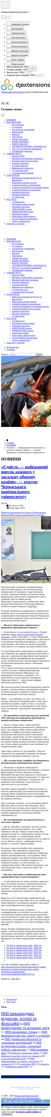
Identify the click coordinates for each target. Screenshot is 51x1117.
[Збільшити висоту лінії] (30, 72)
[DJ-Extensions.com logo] (25, 89)
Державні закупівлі (21, 207)
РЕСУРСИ (11, 199)
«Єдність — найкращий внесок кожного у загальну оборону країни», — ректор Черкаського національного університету (24, 481)
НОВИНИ (11, 120)
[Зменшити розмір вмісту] (31, 67)
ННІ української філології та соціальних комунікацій (21, 1040)
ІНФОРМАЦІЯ (14, 122)
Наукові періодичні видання (25, 161)
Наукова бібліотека (21, 195)
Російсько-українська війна (24, 1053)
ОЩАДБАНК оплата (22, 209)
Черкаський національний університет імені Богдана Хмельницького (20, 1097)
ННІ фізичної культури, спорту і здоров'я (25, 1033)
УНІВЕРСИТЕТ (14, 154)
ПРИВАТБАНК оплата (22, 211)
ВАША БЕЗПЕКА (20, 141)
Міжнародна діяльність (22, 168)
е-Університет (18, 202)
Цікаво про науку (20, 139)
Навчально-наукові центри (24, 182)
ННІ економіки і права (21, 1032)
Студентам (17, 127)
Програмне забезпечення (23, 216)
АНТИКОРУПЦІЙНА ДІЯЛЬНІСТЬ (29, 146)
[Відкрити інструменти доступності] (5, 5)
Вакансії (16, 134)
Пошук (39, 354)
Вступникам (18, 125)
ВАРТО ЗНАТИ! (20, 144)
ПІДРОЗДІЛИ (13, 175)
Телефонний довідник (22, 151)
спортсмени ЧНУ (28, 1064)
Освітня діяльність (20, 163)
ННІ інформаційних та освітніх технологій (20, 1060)
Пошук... (5, 354)
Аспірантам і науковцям (23, 129)
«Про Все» (32, 606)
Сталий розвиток (20, 166)
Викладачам (17, 132)
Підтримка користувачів (23, 204)
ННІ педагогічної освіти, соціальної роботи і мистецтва (21, 1046)
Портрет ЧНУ (18, 156)
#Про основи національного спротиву (27, 515)
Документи (17, 137)
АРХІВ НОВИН (25, 1076)
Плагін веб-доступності (13, 92)
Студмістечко (18, 197)
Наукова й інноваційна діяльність (27, 158)
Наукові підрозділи (21, 192)
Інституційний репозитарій (24, 219)
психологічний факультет (13, 1058)
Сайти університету (21, 221)
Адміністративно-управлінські (26, 185)
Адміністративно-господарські (26, 190)
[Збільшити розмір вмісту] (35, 67)
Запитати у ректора (15, 224)
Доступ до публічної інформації (26, 149)
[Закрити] (8, 17)
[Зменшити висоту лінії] (26, 72)
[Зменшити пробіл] (37, 75)
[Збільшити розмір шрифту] (34, 69)
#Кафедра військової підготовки (16, 512)
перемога (44, 1064)
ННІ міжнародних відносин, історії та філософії (19, 1018)
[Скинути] (3, 17)
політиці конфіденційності (28, 1112)
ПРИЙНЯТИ (7, 1115)
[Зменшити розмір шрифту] (30, 69)
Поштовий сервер (20, 214)
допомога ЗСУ (8, 1064)
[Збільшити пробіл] (41, 75)
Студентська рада (20, 170)
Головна (10, 443)
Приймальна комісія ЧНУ (17, 1067)
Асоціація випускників (22, 173)
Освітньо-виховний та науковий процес (30, 187)
